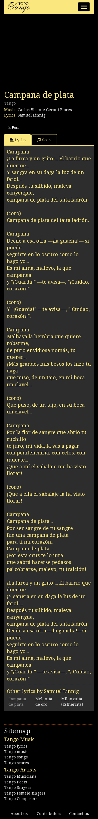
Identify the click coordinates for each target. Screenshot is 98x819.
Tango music (16, 751)
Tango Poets (15, 782)
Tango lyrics (15, 746)
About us (19, 813)
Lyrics (20, 140)
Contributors (49, 813)
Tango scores (16, 763)
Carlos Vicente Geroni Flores (45, 110)
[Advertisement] (45, 54)
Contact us (79, 813)
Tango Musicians (20, 776)
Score (47, 140)
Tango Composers (21, 798)
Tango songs (16, 757)
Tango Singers (17, 787)
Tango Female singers (24, 793)
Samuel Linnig (31, 115)
